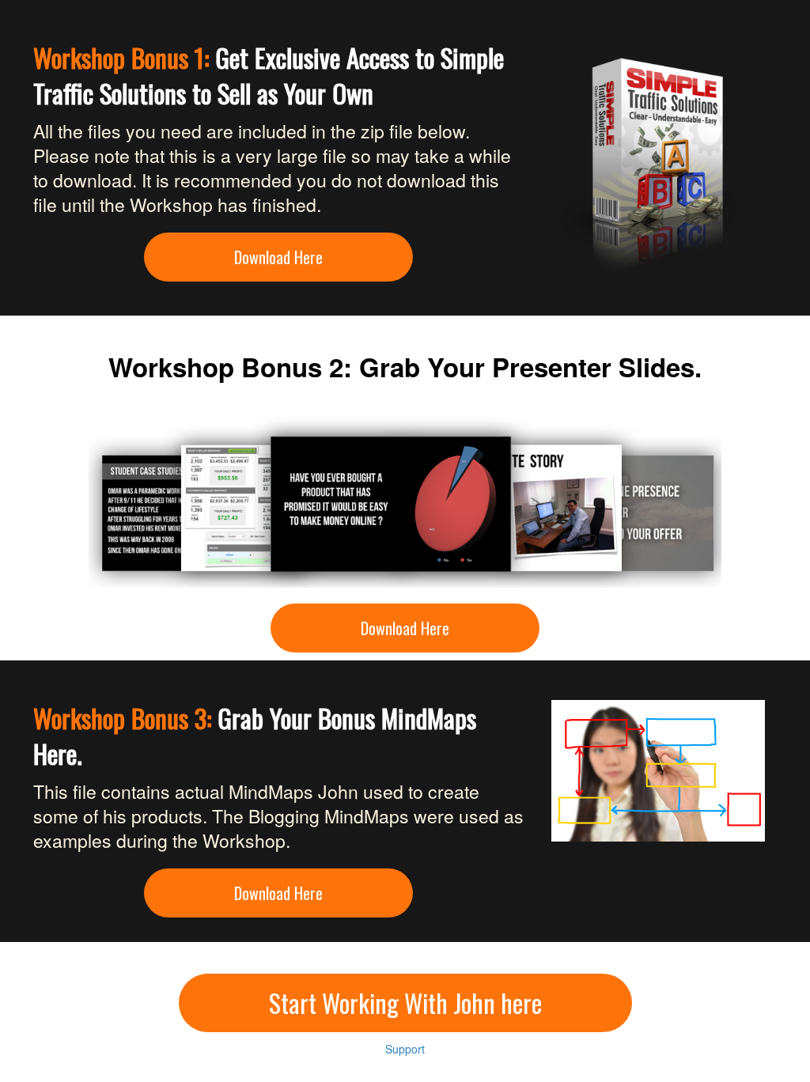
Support (405, 1049)
